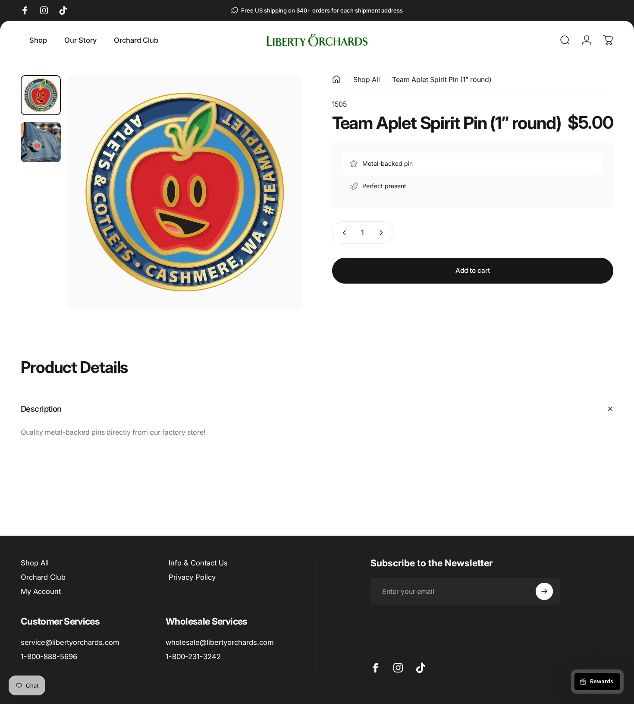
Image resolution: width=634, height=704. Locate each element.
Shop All (366, 79)
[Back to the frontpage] (336, 79)
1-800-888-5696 (49, 656)
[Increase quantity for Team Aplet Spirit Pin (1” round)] (383, 232)
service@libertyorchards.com (70, 642)
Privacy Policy (192, 577)
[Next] (279, 209)
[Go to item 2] (41, 142)
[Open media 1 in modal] (185, 192)
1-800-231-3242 (193, 656)
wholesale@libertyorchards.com (219, 642)
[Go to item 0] (41, 95)
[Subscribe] (544, 591)
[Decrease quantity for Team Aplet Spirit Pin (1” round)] (342, 232)
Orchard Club (43, 577)
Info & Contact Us (198, 563)
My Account (41, 591)
